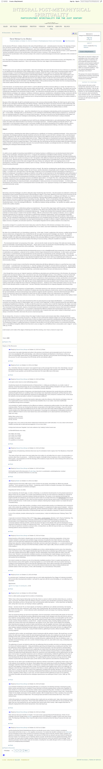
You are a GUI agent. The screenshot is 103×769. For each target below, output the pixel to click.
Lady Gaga (33, 471)
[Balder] (5, 43)
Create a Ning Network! (16, 1)
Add (75, 33)
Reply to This (7, 342)
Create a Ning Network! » (87, 51)
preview (30, 716)
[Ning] (4, 1)
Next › (26, 750)
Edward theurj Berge (21, 349)
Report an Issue (82, 760)
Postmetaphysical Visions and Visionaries (50, 41)
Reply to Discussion (9, 748)
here (30, 47)
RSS (4, 755)
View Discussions (70, 41)
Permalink (10, 350)
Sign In (77, 1)
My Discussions (16, 32)
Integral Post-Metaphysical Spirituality (51, 12)
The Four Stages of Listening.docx (18, 585)
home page (69, 732)
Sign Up (72, 1)
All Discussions (6, 32)
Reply (11, 361)
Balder (17, 41)
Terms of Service (95, 760)
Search (101, 1)
